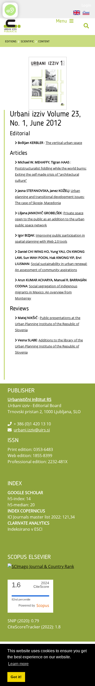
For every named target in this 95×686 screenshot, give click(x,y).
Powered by (27, 605)
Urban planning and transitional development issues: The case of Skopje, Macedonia (49, 196)
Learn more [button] (18, 664)
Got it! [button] (16, 677)
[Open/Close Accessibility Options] (10, 10)
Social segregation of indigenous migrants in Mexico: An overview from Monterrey (46, 292)
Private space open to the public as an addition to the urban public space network (49, 219)
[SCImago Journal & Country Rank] (41, 566)
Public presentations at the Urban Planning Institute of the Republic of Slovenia (47, 323)
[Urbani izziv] (12, 26)
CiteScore (41, 585)
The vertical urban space (64, 142)
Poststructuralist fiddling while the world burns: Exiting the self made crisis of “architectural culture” (50, 174)
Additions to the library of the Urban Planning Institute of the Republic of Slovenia (49, 346)
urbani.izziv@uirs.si (32, 430)
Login (86, 5)
